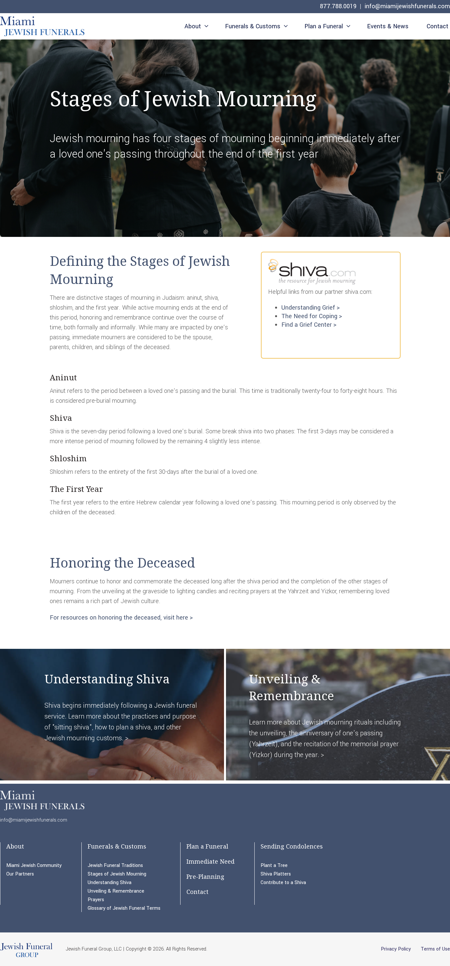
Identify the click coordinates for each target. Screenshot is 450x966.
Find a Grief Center (306, 324)
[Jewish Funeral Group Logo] (26, 957)
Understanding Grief (308, 307)
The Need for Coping (309, 316)
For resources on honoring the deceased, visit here (119, 617)
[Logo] (42, 27)
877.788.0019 (338, 6)
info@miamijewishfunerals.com (407, 6)
